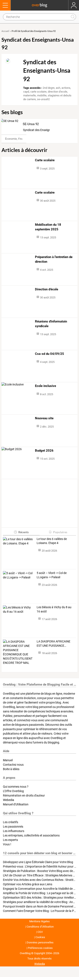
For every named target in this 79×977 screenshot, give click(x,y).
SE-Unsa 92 (31, 124)
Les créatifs (10, 822)
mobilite (42, 95)
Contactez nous (13, 764)
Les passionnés (13, 826)
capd (26, 91)
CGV (40, 931)
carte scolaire (38, 91)
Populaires (60, 532)
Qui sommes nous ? (15, 786)
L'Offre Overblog (13, 791)
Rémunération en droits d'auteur (24, 795)
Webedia (8, 800)
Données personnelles (40, 942)
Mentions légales (39, 921)
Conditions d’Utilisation (40, 926)
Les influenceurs (13, 831)
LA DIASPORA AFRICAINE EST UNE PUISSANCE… (53, 643)
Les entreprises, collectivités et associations (31, 835)
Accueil (5, 31)
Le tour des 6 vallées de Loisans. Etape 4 (52, 541)
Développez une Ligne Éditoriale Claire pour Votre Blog (38, 862)
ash (58, 87)
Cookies (40, 937)
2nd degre (49, 87)
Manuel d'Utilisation (15, 804)
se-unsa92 (43, 99)
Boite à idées (11, 769)
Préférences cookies (40, 948)
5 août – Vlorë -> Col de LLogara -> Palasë (52, 575)
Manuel (8, 760)
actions (66, 87)
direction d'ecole (57, 91)
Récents (23, 532)
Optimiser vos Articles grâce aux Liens (27, 884)
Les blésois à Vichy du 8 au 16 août (54, 609)
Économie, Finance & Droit (20, 138)
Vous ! (7, 844)
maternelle (29, 95)
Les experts (10, 840)
